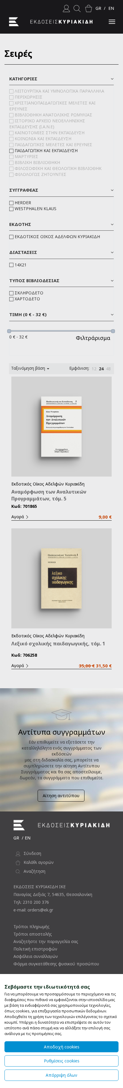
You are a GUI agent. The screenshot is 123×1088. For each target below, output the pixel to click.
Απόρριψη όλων (61, 1075)
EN (111, 8)
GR (98, 8)
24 (101, 368)
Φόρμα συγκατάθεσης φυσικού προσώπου (56, 964)
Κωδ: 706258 (24, 655)
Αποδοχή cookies (61, 1047)
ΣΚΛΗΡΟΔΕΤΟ (29, 293)
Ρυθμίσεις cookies (61, 1061)
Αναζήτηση (34, 871)
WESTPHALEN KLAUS (35, 208)
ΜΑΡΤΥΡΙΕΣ (26, 156)
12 (94, 368)
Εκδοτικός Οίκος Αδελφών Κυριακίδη (47, 484)
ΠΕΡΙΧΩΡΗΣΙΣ (28, 97)
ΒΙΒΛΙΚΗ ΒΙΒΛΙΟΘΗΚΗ (37, 162)
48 (108, 368)
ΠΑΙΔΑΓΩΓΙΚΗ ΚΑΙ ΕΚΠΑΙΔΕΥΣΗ (46, 150)
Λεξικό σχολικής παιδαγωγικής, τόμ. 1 (58, 643)
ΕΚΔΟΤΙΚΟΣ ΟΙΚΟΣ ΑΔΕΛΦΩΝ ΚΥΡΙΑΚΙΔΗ (57, 236)
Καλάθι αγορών (39, 862)
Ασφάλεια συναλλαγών (35, 956)
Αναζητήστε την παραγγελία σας (45, 941)
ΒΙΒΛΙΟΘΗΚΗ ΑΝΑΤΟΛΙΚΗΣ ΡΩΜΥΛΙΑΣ (53, 115)
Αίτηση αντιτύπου (61, 795)
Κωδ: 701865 (24, 506)
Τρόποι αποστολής (32, 934)
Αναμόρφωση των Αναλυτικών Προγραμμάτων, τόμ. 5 (48, 495)
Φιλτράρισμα (93, 337)
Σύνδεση (32, 853)
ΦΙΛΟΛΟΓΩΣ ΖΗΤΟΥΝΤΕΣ (40, 174)
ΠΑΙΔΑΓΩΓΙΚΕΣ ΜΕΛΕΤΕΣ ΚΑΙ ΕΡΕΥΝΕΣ (53, 144)
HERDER (23, 202)
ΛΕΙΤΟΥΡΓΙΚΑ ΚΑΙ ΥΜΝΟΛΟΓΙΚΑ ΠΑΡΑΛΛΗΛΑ (59, 91)
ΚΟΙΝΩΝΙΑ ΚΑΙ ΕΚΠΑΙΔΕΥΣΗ (43, 138)
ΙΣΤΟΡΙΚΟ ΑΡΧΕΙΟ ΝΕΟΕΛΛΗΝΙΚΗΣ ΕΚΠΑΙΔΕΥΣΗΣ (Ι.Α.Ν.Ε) (47, 123)
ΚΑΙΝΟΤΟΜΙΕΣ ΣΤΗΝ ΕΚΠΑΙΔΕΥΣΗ (49, 132)
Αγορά (18, 516)
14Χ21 (21, 265)
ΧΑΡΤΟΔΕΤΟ (27, 299)
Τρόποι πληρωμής (31, 926)
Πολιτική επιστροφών (35, 949)
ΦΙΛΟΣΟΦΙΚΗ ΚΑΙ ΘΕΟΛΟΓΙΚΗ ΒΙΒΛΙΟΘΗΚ (58, 168)
